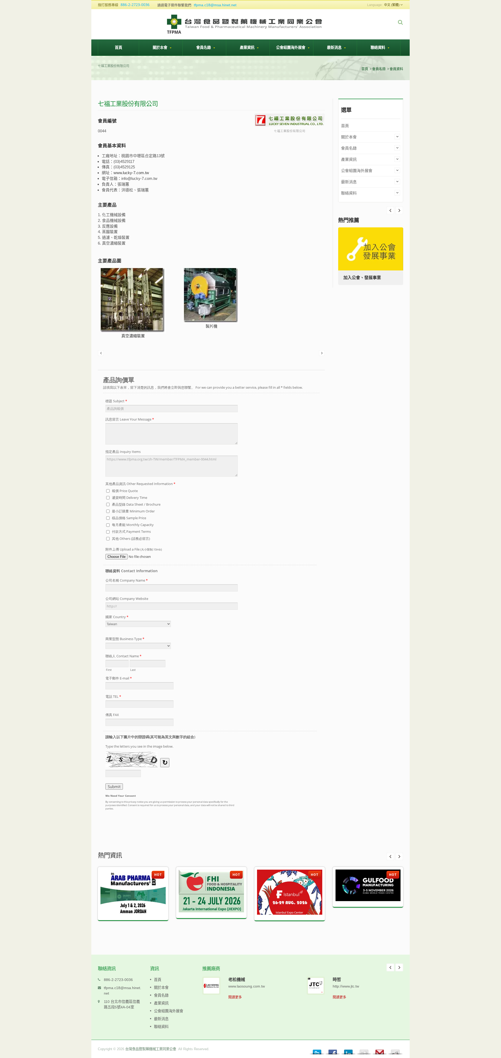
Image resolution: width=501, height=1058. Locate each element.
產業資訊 (247, 47)
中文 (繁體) (391, 5)
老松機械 (236, 979)
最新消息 (335, 47)
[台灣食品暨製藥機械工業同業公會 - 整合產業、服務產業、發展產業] (245, 24)
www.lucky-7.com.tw (131, 172)
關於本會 (160, 47)
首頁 (118, 47)
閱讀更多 (235, 997)
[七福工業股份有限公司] (289, 120)
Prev (399, 210)
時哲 (337, 979)
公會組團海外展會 (291, 47)
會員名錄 (204, 47)
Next (390, 210)
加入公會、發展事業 (362, 277)
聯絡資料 (378, 47)
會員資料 (396, 69)
